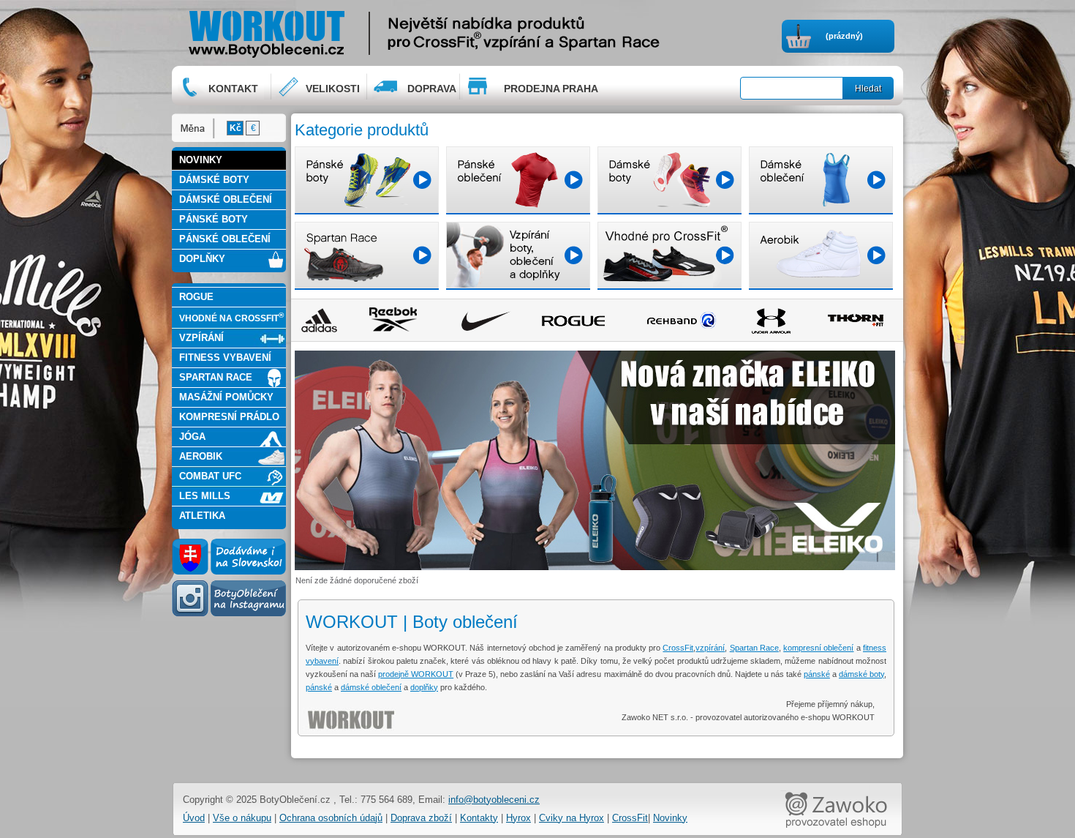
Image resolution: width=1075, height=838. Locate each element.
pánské (817, 674)
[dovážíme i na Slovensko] (229, 571)
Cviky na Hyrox (571, 817)
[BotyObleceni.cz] (311, 32)
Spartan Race (754, 647)
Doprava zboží (421, 817)
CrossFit (678, 647)
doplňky (424, 687)
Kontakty (479, 817)
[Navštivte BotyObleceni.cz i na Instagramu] (229, 615)
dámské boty (861, 674)
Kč (235, 128)
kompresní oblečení (818, 647)
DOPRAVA (431, 88)
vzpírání (710, 647)
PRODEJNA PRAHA (551, 88)
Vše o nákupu (242, 817)
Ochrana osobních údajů (330, 817)
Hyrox (518, 817)
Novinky (670, 817)
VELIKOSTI (333, 88)
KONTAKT (233, 88)
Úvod (194, 817)
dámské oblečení (371, 687)
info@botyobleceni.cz (494, 799)
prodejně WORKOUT (415, 674)
